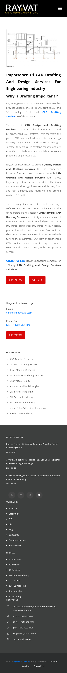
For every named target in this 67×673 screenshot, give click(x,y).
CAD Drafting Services (21, 359)
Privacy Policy (39, 666)
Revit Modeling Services (22, 369)
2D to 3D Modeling (17, 585)
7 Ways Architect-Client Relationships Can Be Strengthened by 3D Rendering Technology (33, 461)
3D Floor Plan (15, 559)
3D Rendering (15, 596)
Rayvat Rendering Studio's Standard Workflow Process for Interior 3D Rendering (33, 477)
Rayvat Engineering (21, 661)
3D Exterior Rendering (21, 397)
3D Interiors (14, 564)
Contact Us (15, 335)
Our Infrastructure (17, 540)
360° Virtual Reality (20, 380)
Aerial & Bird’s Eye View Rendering (28, 408)
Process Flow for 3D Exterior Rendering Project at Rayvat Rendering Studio (32, 446)
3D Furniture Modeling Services (26, 375)
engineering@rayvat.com (19, 312)
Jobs (10, 524)
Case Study (14, 513)
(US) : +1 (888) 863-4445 (18, 324)
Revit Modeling (15, 591)
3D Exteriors (14, 570)
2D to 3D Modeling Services (24, 364)
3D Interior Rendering (21, 391)
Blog (11, 529)
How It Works (15, 545)
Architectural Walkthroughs (24, 386)
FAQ (10, 519)
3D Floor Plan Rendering (22, 402)
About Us (13, 508)
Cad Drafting (14, 580)
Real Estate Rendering (21, 413)
